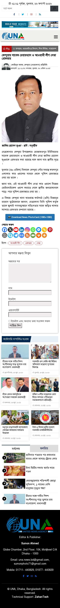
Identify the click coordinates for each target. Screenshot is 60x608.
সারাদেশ (52, 48)
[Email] (33, 235)
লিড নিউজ (43, 48)
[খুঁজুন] (54, 8)
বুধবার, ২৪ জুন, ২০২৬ (41, 373)
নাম (10, 288)
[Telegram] (15, 235)
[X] (10, 229)
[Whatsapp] (33, 229)
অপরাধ (19, 48)
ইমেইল (12, 299)
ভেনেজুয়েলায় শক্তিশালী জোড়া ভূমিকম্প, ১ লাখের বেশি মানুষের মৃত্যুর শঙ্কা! (41, 484)
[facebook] (14, 14)
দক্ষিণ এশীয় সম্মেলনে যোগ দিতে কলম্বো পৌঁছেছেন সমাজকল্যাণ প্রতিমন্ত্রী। (44, 397)
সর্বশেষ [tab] (16, 449)
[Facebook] (4, 229)
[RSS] (40, 14)
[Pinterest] (50, 229)
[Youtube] (15, 229)
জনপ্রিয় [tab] (44, 448)
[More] (44, 235)
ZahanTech (41, 596)
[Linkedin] (21, 229)
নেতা (38, 243)
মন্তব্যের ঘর (14, 261)
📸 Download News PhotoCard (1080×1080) (30, 217)
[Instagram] (27, 229)
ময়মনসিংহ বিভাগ (30, 48)
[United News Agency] (13, 35)
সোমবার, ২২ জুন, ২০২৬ (42, 405)
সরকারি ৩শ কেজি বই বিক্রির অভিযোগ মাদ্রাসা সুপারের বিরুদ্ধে (44, 364)
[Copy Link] (44, 229)
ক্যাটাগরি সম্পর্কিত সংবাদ (16, 339)
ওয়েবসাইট (13, 310)
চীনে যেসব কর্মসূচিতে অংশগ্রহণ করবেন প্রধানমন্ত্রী (13, 396)
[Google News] (21, 235)
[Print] (38, 235)
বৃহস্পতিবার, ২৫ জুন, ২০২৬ (13, 373)
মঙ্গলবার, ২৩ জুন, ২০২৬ (12, 403)
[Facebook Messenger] (38, 229)
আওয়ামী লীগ (15, 243)
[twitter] (23, 14)
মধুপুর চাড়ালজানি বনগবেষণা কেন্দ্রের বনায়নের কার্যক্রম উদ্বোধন (15, 430)
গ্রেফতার (28, 243)
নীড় (8, 49)
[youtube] (31, 14)
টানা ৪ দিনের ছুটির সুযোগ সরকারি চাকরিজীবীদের (43, 429)
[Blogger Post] (4, 235)
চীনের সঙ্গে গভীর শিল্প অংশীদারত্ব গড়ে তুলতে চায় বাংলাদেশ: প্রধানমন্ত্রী (14, 364)
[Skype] (10, 235)
